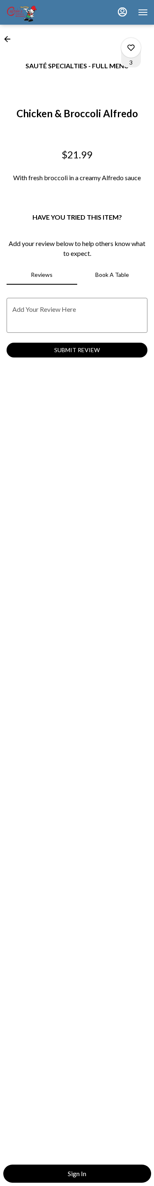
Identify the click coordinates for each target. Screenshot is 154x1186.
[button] (10, 39)
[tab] (42, 275)
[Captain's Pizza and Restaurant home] (43, 12)
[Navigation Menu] (143, 12)
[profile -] (122, 12)
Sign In (77, 1173)
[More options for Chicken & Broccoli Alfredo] (131, 48)
